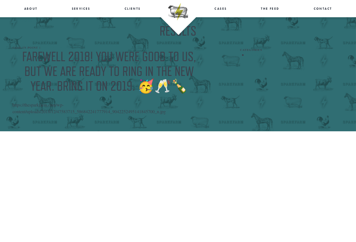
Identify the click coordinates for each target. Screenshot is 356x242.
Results (25, 20)
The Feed (270, 9)
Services (81, 9)
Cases (220, 9)
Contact (323, 9)
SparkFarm (178, 12)
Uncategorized (56, 48)
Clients (133, 9)
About (31, 9)
